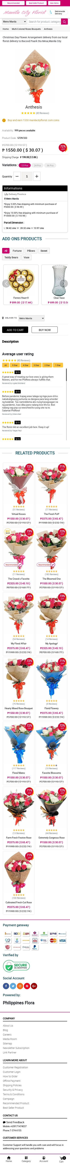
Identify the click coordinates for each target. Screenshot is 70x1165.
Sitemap (7, 1043)
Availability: (18, 130)
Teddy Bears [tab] (11, 257)
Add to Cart (15, 330)
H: (37, 228)
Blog (5, 1030)
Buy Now (45, 330)
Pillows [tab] (31, 250)
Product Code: (14, 138)
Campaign (8, 1098)
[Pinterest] (27, 986)
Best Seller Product (36, 3)
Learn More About (15, 1060)
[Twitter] (13, 986)
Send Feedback (15, 1122)
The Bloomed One (52, 578)
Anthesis (48, 28)
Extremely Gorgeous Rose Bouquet (52, 839)
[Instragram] (20, 986)
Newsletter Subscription (16, 1048)
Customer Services (15, 1137)
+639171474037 (18, 1126)
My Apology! (51, 643)
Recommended (13, 3)
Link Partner (9, 1052)
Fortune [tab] (17, 250)
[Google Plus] (34, 986)
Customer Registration (15, 1067)
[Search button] (64, 21)
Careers (7, 1034)
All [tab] (5, 250)
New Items (54, 3)
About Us (8, 1025)
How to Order (10, 1076)
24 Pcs (37, 165)
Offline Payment (11, 1080)
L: (10, 228)
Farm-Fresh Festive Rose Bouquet (18, 839)
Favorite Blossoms (51, 772)
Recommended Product (16, 1103)
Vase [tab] (26, 257)
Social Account (13, 978)
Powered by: (12, 995)
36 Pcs (50, 165)
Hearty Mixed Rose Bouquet (19, 708)
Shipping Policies (12, 1085)
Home (6, 28)
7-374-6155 (15, 1130)
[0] (61, 1158)
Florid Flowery (52, 708)
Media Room (10, 1039)
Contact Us (10, 1115)
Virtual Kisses (19, 514)
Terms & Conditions (13, 1094)
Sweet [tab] (44, 250)
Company (9, 1018)
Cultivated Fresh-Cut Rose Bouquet (19, 904)
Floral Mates (18, 772)
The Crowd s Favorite (18, 578)
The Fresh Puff (51, 514)
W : (23, 228)
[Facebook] (6, 986)
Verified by (10, 955)
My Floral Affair (18, 643)
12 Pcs (24, 165)
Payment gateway (16, 925)
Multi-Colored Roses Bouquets (26, 28)
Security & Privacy (13, 1089)
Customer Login (11, 1072)
